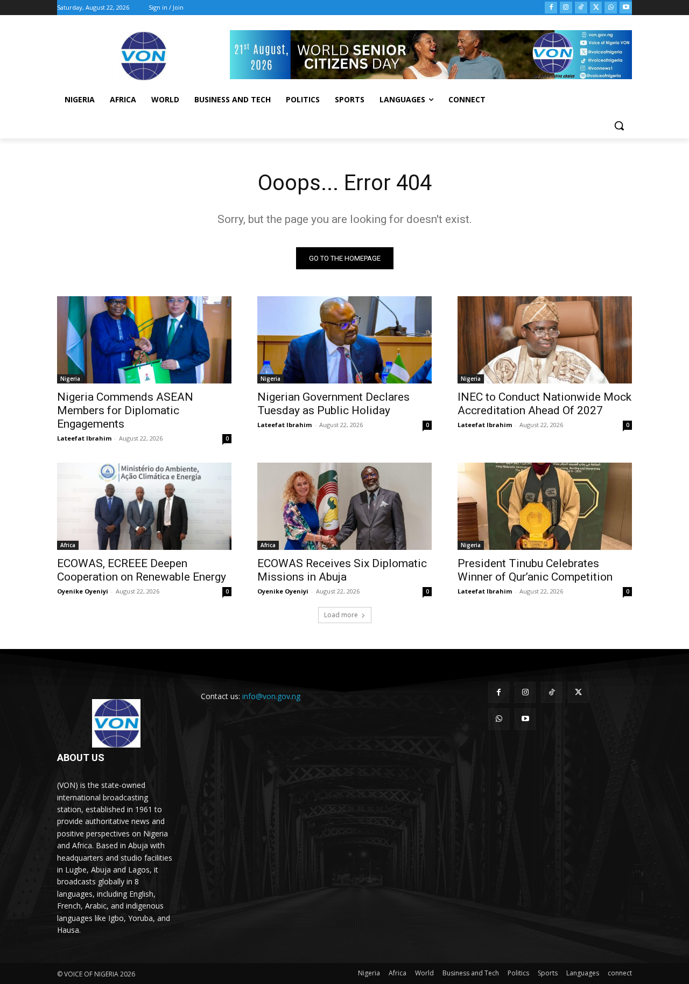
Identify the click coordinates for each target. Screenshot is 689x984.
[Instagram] (566, 8)
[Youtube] (626, 8)
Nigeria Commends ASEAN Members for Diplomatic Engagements (125, 410)
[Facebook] (551, 8)
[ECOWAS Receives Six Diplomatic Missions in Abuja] (344, 506)
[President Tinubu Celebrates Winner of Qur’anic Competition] (545, 506)
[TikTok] (581, 8)
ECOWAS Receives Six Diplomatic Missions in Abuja (342, 570)
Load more (341, 614)
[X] (596, 8)
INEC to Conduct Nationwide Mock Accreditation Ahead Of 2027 (544, 403)
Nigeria (70, 378)
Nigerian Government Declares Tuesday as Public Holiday (333, 403)
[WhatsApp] (610, 8)
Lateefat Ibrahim (84, 438)
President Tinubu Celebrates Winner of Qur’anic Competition (535, 570)
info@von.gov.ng (271, 696)
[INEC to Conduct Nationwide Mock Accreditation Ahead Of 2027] (545, 339)
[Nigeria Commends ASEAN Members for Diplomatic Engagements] (144, 339)
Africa (67, 545)
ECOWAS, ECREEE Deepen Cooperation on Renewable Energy (141, 570)
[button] (619, 125)
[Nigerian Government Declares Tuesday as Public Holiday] (344, 339)
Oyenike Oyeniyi (82, 591)
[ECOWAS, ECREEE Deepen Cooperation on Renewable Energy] (144, 506)
